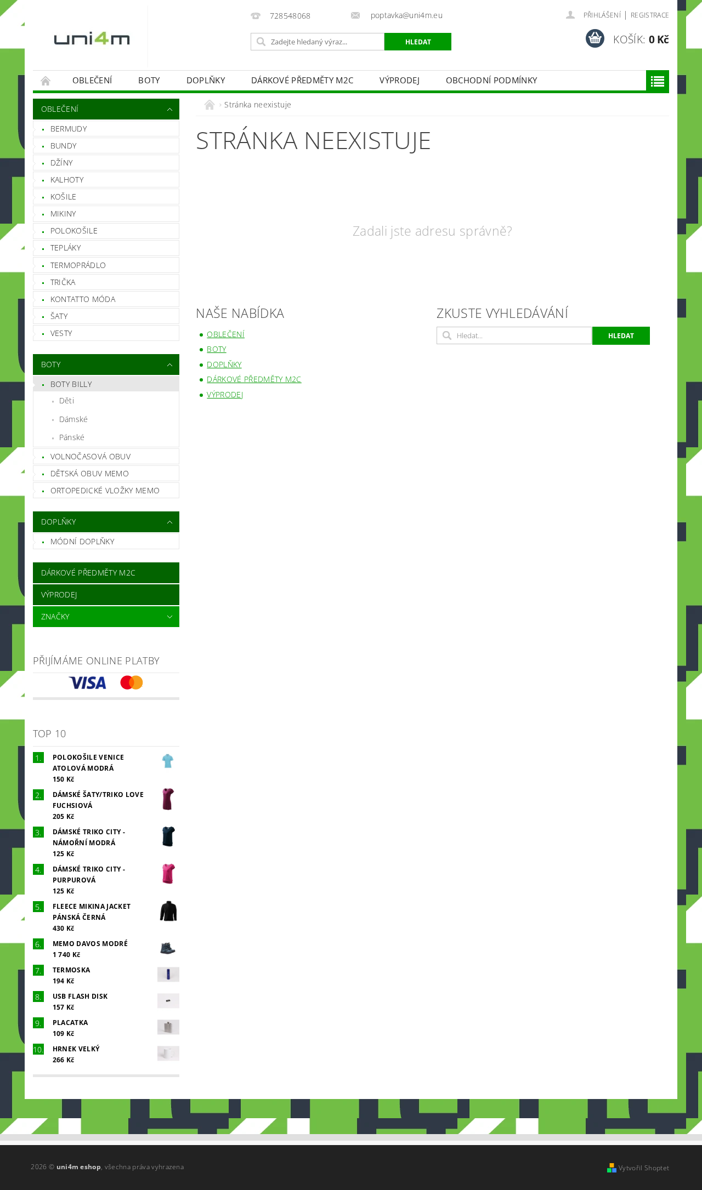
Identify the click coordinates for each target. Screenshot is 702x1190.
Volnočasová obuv (90, 456)
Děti (66, 400)
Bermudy (68, 128)
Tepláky (65, 247)
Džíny (61, 162)
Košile (63, 196)
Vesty (61, 333)
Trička (63, 282)
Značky (55, 616)
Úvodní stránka (46, 80)
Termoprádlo (78, 265)
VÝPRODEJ (400, 80)
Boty (149, 80)
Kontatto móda (82, 299)
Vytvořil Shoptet (644, 1167)
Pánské (72, 437)
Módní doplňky (82, 541)
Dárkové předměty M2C (302, 80)
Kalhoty (66, 179)
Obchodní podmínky (491, 80)
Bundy (63, 145)
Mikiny (63, 213)
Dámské (73, 419)
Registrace (650, 15)
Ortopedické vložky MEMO (105, 490)
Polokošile (74, 230)
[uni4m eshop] (93, 36)
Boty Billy (71, 384)
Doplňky (205, 80)
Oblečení (92, 80)
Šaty (58, 316)
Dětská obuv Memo (89, 473)
